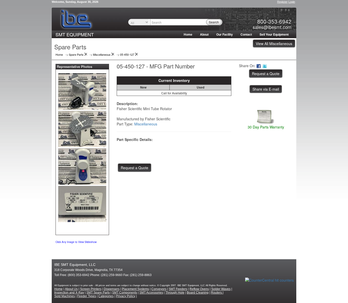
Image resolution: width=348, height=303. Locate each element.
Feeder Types (86, 296)
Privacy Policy (125, 296)
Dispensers (111, 289)
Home (188, 34)
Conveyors (158, 289)
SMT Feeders (178, 289)
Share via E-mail (265, 89)
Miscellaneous (145, 123)
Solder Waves (221, 289)
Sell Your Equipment (274, 34)
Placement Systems (135, 289)
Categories (106, 296)
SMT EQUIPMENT (75, 34)
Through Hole (174, 292)
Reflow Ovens (199, 289)
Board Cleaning (198, 292)
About (204, 34)
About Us (71, 289)
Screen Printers (90, 289)
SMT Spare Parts (98, 292)
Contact (246, 34)
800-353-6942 (274, 21)
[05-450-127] (82, 90)
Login (291, 1)
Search (214, 22)
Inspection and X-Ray (69, 292)
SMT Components (124, 292)
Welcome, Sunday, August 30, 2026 (75, 1)
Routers (217, 292)
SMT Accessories (151, 292)
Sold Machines (64, 296)
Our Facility (224, 34)
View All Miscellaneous (274, 43)
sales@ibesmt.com (272, 27)
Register (282, 1)
